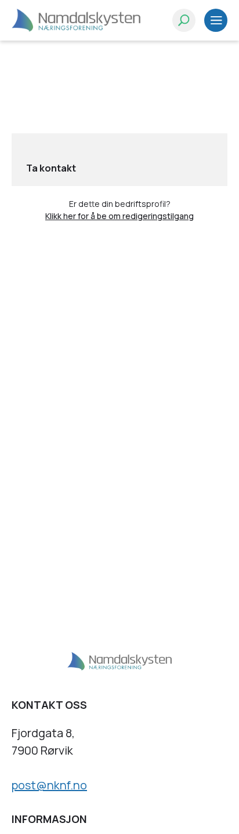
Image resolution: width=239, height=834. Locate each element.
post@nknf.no (49, 785)
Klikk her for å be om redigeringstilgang (119, 215)
